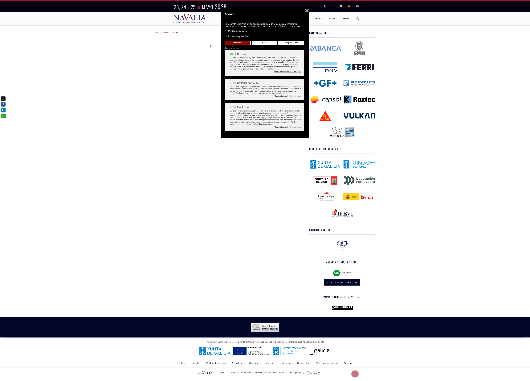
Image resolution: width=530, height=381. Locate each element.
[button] (357, 18)
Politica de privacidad (189, 363)
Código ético (303, 363)
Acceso (348, 363)
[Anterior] (219, 46)
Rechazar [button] (237, 43)
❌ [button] (307, 11)
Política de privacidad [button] (238, 36)
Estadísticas (243, 107)
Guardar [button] (264, 43)
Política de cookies (216, 363)
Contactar (254, 363)
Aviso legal (237, 363)
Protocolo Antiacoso (327, 363)
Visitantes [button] (333, 18)
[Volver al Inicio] (189, 18)
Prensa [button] (346, 18)
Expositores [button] (318, 18)
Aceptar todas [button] (291, 43)
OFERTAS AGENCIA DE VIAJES (342, 282)
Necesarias (242, 54)
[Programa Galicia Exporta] (265, 351)
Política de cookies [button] (237, 31)
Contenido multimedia (248, 83)
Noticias (286, 363)
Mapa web (271, 363)
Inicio (213, 46)
